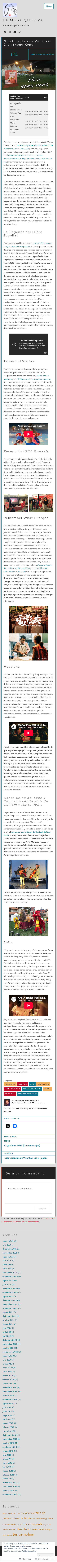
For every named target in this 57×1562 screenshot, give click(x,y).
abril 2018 (8, 1467)
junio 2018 (8, 1459)
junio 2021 (8, 1332)
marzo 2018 (9, 1471)
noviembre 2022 (11, 1304)
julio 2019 (8, 1407)
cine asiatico (27, 1513)
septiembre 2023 (11, 1293)
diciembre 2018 (11, 1435)
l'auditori (18, 1525)
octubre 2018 (10, 1443)
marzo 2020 (9, 1376)
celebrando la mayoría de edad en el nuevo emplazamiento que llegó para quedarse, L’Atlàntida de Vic (28, 158)
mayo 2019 (8, 1415)
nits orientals (42, 1108)
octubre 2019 (9, 1396)
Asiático (23, 1084)
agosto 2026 (9, 1241)
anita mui (15, 1108)
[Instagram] (20, 32)
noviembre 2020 (11, 1344)
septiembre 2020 (11, 1352)
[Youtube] (15, 32)
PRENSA (47, 1089)
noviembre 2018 (11, 1439)
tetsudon (7, 1111)
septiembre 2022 (11, 1308)
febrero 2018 (10, 1475)
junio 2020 (8, 1364)
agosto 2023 (9, 1296)
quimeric (37, 1529)
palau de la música (24, 1529)
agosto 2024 (9, 1281)
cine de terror (22, 1518)
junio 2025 (8, 1265)
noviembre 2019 (11, 1392)
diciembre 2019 (11, 1388)
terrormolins (23, 1534)
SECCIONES (10, 1094)
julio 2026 (8, 1245)
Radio (44, 1529)
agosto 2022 (9, 1312)
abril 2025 (8, 1269)
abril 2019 (8, 1419)
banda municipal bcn (10, 1513)
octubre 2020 (10, 1348)
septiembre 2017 (11, 1495)
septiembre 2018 (11, 1447)
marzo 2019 (9, 1423)
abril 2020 (8, 1372)
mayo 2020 (8, 1368)
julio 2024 (8, 1285)
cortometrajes (38, 1519)
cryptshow (48, 1519)
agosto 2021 (9, 1324)
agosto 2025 (9, 1257)
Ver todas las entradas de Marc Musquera (28, 1103)
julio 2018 (8, 1455)
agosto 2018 (9, 1451)
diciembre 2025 (11, 1249)
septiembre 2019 (11, 1400)
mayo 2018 (8, 1463)
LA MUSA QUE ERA (23, 20)
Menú (49, 6)
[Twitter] (10, 32)
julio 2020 (8, 1360)
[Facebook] (5, 32)
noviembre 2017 (11, 1487)
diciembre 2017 (10, 1483)
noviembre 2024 (11, 1273)
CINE (32, 1084)
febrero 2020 (10, 1380)
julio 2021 (8, 1328)
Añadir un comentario (42, 54)
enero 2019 (8, 1431)
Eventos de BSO (12, 1089)
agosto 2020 (9, 1356)
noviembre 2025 (11, 1253)
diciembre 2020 (11, 1340)
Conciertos (43, 1084)
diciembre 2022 (11, 1300)
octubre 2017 (10, 1491)
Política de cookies (29, 1551)
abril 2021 (8, 1336)
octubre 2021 (9, 1320)
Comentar (42, 1208)
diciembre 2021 (10, 1316)
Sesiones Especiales (27, 1094)
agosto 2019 (9, 1403)
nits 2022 (32, 1108)
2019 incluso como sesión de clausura (33, 379)
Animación (10, 1084)
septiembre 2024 (11, 1277)
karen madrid (8, 1524)
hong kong (24, 1108)
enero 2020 (9, 1384)
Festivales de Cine (32, 1089)
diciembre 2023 (11, 1289)
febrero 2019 (9, 1427)
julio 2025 (8, 1261)
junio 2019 (8, 1411)
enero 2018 (8, 1479)
